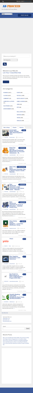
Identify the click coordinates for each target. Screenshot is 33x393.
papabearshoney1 (12, 228)
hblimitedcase (12, 301)
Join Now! (6, 81)
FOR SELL (19, 95)
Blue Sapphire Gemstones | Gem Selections (14, 258)
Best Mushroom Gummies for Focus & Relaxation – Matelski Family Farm (16, 204)
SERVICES (19, 114)
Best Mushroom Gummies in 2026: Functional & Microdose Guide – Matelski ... (16, 187)
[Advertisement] (16, 35)
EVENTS (18, 92)
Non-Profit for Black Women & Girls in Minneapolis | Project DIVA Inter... (15, 276)
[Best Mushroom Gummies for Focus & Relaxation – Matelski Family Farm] (5, 207)
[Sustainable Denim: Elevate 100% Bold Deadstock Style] (5, 135)
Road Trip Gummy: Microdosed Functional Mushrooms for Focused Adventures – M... (16, 150)
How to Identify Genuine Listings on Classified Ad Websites (15, 341)
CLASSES (5, 95)
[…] (10, 161)
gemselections (12, 263)
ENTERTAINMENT (7, 108)
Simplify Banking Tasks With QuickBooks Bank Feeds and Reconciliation (16, 296)
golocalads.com (6, 319)
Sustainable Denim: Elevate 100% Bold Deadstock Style (16, 132)
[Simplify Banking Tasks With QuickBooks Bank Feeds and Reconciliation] (5, 300)
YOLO (11, 238)
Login (29, 1)
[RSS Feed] (3, 1)
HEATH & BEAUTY (21, 98)
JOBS (18, 104)
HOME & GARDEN (21, 101)
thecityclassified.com (7, 321)
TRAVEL (18, 117)
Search (4, 326)
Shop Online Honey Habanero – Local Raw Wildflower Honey (16, 223)
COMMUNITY (6, 98)
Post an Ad (24, 15)
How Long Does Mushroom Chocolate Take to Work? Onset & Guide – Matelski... (17, 169)
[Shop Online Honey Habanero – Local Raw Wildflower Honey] (5, 226)
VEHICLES (19, 120)
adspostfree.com (6, 318)
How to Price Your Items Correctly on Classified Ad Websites (15, 340)
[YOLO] (5, 244)
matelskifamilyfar (12, 191)
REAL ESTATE (20, 111)
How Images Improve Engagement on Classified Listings (14, 339)
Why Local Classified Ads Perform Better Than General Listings (16, 337)
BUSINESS (5, 92)
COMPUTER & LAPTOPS (8, 101)
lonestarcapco (12, 137)
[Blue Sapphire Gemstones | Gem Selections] (5, 262)
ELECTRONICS (6, 105)
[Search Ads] (5, 64)
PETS (18, 107)
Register (26, 1)
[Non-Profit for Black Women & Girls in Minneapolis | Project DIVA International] (5, 279)
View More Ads (5, 312)
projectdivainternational (14, 281)
